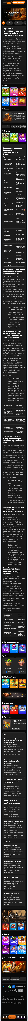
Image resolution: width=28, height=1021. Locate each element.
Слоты (19, 23)
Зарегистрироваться (18, 2)
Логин (9, 2)
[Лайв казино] (18, 1017)
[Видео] (3, 1017)
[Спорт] (21, 1017)
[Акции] (6, 1017)
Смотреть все (21, 958)
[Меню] (24, 1017)
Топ (10, 23)
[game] (5, 137)
